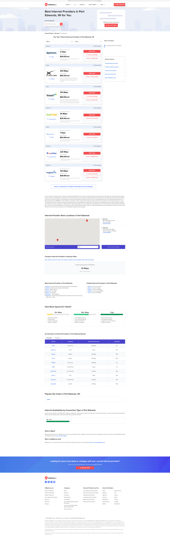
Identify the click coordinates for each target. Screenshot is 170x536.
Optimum (104, 495)
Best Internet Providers (110, 74)
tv (74, 4)
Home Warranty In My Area (51, 497)
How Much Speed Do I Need (112, 67)
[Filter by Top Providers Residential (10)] (59, 41)
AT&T (53, 345)
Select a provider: (50, 247)
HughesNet (53, 384)
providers (82, 4)
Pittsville (71, 260)
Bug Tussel (48, 291)
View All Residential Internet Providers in (73, 186)
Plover (74, 260)
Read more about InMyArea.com (97, 442)
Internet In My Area (49, 490)
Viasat (47, 289)
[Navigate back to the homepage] (51, 4)
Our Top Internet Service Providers (113, 45)
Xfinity (115, 497)
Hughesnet (48, 295)
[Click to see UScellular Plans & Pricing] (51, 153)
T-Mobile (53, 362)
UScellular (48, 294)
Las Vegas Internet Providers (89, 497)
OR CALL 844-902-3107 (92, 177)
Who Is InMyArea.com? (110, 77)
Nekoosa (66, 260)
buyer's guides (92, 4)
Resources (47, 501)
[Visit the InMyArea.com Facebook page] (46, 482)
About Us (66, 493)
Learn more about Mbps (60, 436)
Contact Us (66, 495)
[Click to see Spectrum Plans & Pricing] (51, 53)
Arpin (46, 260)
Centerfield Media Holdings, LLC (77, 518)
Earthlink (104, 493)
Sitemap (47, 504)
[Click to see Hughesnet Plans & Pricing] (51, 172)
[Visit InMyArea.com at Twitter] (49, 482)
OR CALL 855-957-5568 (92, 76)
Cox (115, 493)
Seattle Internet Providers (89, 501)
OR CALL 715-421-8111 (92, 137)
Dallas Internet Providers (89, 495)
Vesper (83, 260)
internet (68, 4)
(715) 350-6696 (106, 232)
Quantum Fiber (105, 501)
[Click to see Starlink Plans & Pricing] (51, 73)
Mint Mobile (117, 504)
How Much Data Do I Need (111, 63)
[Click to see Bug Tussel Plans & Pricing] (51, 115)
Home (65, 490)
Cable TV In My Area (49, 493)
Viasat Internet (117, 490)
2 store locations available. (113, 247)
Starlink (48, 288)
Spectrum (48, 286)
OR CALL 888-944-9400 (92, 156)
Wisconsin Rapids (89, 260)
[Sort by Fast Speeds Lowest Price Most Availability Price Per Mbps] (88, 41)
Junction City (60, 260)
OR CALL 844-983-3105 (92, 100)
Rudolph (79, 260)
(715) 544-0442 (106, 223)
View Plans (92, 51)
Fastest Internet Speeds (110, 70)
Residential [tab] (49, 338)
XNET (53, 367)
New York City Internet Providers (90, 493)
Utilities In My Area (49, 495)
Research (47, 499)
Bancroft (55, 260)
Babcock (50, 260)
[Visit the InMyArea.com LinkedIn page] (51, 482)
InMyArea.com (51, 518)
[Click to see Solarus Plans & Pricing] (51, 134)
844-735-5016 (120, 4)
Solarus (48, 292)
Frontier (116, 499)
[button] (87, 221)
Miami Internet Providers (89, 499)
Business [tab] (57, 338)
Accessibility (67, 499)
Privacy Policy (67, 497)
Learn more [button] (99, 0)
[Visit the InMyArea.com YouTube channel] (54, 482)
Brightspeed (105, 499)
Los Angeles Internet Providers (90, 490)
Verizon (116, 495)
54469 (48, 399)
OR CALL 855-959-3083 (92, 58)
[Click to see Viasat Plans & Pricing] (51, 95)
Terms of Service (68, 509)
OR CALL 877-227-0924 (92, 118)
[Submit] (61, 24)
